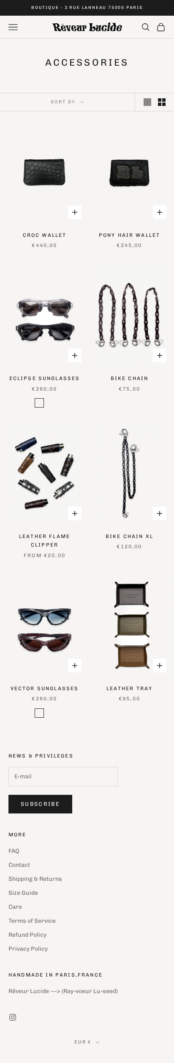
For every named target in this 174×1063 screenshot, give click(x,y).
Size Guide (23, 892)
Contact (19, 865)
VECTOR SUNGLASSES (45, 688)
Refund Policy (27, 934)
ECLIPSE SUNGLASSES (44, 378)
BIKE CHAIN (130, 378)
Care (15, 906)
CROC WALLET (45, 235)
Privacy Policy (28, 948)
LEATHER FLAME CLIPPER (44, 540)
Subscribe (40, 804)
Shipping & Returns (35, 879)
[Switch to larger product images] (147, 102)
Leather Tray (129, 688)
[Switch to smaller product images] (162, 102)
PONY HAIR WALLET (129, 235)
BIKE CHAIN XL (129, 536)
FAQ (13, 851)
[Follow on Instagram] (12, 1017)
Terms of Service (32, 920)
